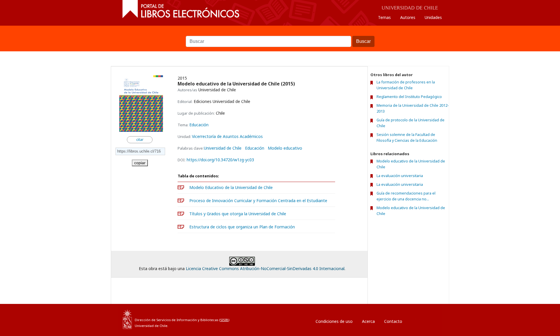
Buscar (280, 33)
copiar (140, 162)
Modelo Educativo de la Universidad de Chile (231, 187)
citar (140, 139)
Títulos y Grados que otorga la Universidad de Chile (237, 213)
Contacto (393, 321)
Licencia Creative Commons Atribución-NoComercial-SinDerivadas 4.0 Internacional (265, 268)
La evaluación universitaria (400, 175)
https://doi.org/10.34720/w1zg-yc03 (220, 159)
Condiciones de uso (334, 321)
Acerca (368, 321)
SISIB (224, 320)
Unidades (433, 17)
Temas (384, 17)
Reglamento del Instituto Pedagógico (409, 96)
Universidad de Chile (223, 148)
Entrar (420, 320)
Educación (199, 124)
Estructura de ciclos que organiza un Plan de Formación (242, 227)
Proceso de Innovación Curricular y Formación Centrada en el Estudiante (258, 200)
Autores (407, 17)
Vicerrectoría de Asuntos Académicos (227, 136)
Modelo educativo (285, 148)
